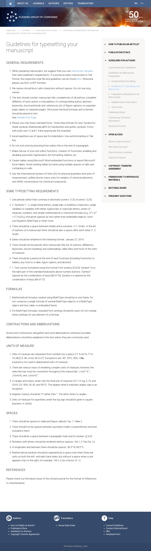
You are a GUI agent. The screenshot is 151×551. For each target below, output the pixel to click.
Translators (85, 3)
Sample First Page (26, 117)
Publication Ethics (119, 52)
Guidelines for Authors (46, 30)
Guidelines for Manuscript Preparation (81, 30)
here (78, 78)
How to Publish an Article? (124, 44)
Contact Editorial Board (116, 528)
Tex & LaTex (116, 107)
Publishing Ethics (117, 112)
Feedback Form (113, 534)
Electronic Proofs (117, 126)
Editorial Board (118, 188)
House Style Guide (66, 525)
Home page (11, 30)
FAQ (108, 531)
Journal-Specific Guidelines (122, 67)
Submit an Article (117, 157)
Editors (68, 3)
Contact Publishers (115, 525)
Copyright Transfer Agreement (25, 534)
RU (136, 3)
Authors (54, 3)
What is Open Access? (120, 141)
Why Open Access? (118, 147)
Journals (38, 3)
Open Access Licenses (120, 152)
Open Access (116, 134)
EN (142, 3)
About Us (22, 3)
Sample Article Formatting (123, 81)
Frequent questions (120, 196)
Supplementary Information (124, 102)
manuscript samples (82, 70)
